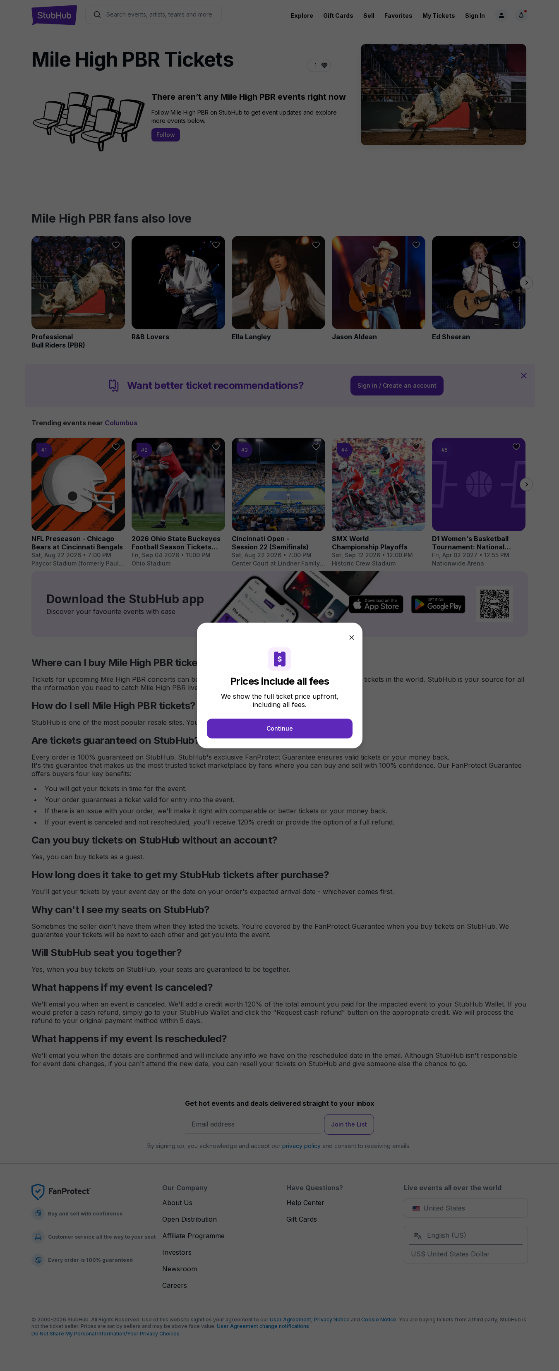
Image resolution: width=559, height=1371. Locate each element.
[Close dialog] (352, 637)
